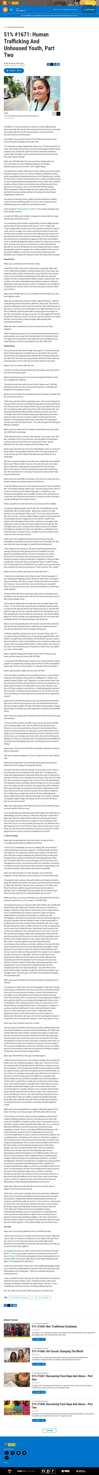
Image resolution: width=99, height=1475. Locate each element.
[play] (5, 10)
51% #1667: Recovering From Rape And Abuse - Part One (62, 1377)
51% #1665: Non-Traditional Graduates (54, 1326)
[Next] (58, 114)
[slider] (14, 10)
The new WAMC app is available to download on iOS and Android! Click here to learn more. (49, 15)
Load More (49, 1431)
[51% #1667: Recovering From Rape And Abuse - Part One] (17, 1379)
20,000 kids (35, 202)
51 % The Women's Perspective (14, 27)
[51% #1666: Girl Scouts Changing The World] (17, 1355)
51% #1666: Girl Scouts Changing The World (57, 1351)
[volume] (11, 10)
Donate (91, 3)
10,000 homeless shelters (26, 209)
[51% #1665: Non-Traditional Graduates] (17, 1330)
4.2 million (13, 1253)
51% (36, 1297)
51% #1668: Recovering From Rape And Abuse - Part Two (62, 1405)
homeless (45, 1297)
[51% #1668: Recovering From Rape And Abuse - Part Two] (17, 1408)
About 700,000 (15, 1256)
